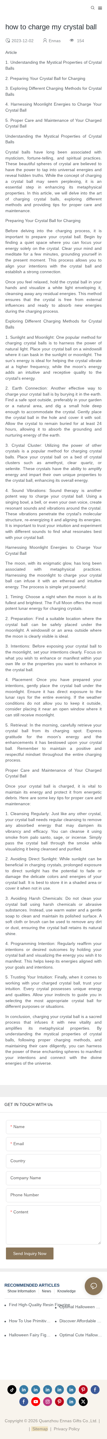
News (46, 1291)
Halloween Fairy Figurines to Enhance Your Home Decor (30, 1334)
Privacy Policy (67, 1428)
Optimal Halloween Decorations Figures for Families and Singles (81, 1306)
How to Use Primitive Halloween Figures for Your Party (30, 1320)
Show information (21, 1291)
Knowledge (66, 1291)
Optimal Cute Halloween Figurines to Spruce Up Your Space (81, 1334)
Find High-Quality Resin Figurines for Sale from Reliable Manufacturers (42, 1304)
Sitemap (39, 1428)
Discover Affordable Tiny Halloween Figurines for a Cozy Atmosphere (81, 1320)
